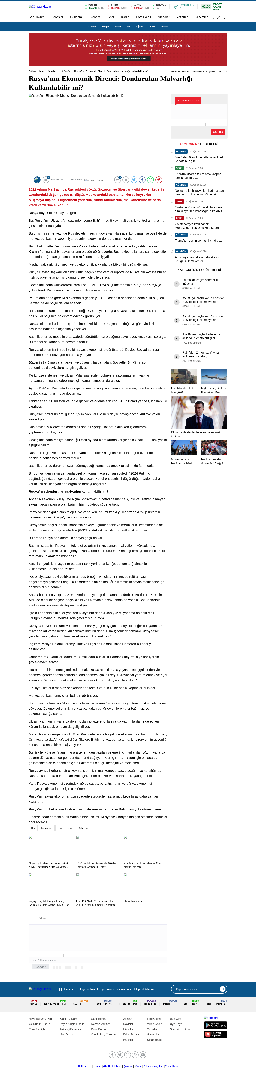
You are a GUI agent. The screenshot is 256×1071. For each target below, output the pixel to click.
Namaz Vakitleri (55, 1003)
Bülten (118, 26)
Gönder (41, 967)
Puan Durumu (128, 1003)
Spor (111, 17)
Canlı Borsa (98, 1018)
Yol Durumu (191, 1003)
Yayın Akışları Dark (72, 1024)
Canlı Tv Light (37, 1029)
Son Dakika (36, 17)
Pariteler (170, 1003)
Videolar (163, 17)
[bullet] (69, 967)
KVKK (138, 1066)
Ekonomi (95, 17)
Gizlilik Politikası (112, 1066)
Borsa (33, 1003)
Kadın (125, 17)
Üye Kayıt (176, 1024)
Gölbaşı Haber (36, 71)
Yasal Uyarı (171, 1066)
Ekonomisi (46, 828)
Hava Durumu (103, 1003)
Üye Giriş (176, 1018)
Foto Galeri (143, 17)
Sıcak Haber (154, 1039)
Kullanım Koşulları (153, 1066)
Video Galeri (154, 1024)
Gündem (76, 17)
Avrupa (105, 26)
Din (128, 26)
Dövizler (128, 1024)
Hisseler (150, 1003)
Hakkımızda (84, 1066)
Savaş (70, 828)
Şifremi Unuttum (180, 1029)
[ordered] (66, 967)
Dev (33, 828)
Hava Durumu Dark (41, 1018)
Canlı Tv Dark (68, 1018)
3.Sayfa (92, 26)
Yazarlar (182, 17)
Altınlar (127, 1018)
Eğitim (139, 26)
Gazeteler (201, 17)
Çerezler (128, 1066)
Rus (60, 828)
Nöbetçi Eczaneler (71, 1029)
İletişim (97, 1066)
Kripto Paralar (217, 1003)
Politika (165, 26)
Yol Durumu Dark (39, 1024)
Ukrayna (83, 828)
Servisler (57, 17)
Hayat (152, 26)
